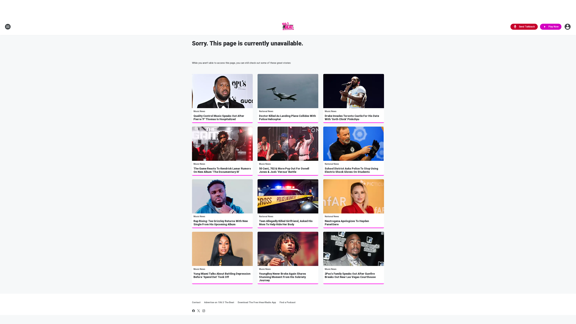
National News (266, 111)
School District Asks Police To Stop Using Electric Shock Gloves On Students (351, 170)
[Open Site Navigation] (8, 27)
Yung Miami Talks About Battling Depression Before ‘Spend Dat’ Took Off (222, 275)
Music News (199, 111)
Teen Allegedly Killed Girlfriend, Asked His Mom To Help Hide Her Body (286, 222)
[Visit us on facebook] (193, 311)
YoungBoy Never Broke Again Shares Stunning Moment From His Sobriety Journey (282, 277)
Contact (196, 302)
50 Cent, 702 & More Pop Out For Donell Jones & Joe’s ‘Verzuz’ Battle (284, 170)
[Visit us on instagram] (204, 311)
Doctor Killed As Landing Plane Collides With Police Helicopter (287, 117)
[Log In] (568, 27)
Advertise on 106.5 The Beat (219, 302)
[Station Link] (288, 26)
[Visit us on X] (198, 311)
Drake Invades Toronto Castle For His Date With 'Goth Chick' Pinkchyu (352, 117)
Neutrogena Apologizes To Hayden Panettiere (347, 222)
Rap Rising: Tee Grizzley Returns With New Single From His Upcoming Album (221, 222)
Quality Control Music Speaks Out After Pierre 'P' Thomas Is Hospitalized (219, 117)
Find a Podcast (288, 302)
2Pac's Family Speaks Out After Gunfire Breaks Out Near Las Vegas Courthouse (350, 275)
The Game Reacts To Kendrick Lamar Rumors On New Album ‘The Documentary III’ (222, 170)
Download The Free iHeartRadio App (257, 302)
